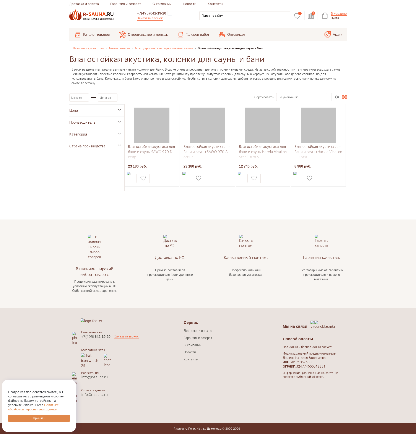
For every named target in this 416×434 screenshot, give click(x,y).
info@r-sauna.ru (94, 377)
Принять (39, 418)
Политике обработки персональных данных (33, 407)
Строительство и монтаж (148, 34)
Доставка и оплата (84, 4)
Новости (189, 4)
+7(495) (151, 13)
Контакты (215, 4)
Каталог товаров (96, 34)
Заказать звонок (150, 18)
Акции (338, 34)
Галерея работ (197, 34)
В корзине (339, 14)
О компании (162, 4)
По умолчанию (288, 97)
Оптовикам (236, 34)
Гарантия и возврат (125, 4)
